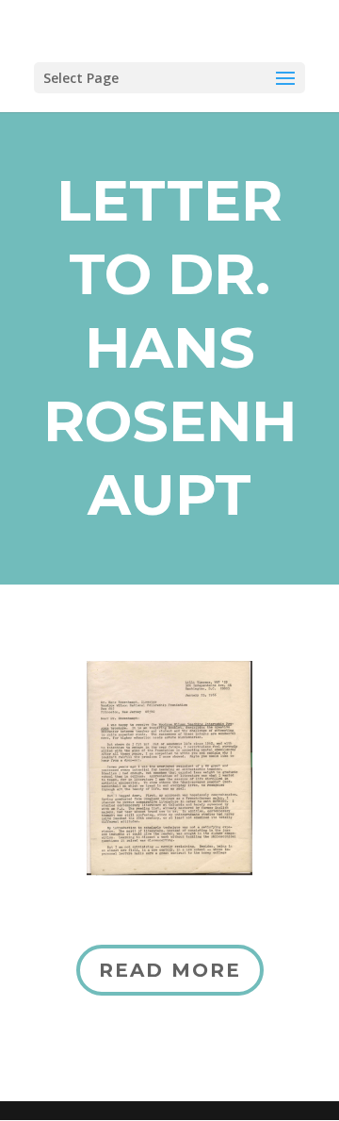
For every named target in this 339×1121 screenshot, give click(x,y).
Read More (170, 970)
